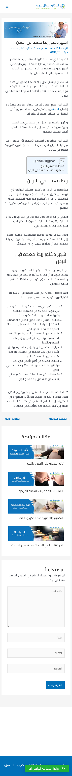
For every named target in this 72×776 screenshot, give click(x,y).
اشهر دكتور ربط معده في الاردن (45, 170)
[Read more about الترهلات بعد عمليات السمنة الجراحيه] (36, 478)
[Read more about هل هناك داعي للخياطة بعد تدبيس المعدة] (36, 533)
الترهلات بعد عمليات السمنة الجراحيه (41, 491)
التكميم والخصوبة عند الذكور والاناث (41, 518)
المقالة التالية (11, 418)
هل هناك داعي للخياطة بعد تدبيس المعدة (37, 545)
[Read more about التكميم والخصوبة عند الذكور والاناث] (36, 506)
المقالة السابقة (59, 418)
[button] (47, 768)
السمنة (49, 48)
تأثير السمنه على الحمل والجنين (45, 463)
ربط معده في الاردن (51, 166)
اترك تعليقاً (62, 48)
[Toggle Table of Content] (60, 161)
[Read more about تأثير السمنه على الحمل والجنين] (36, 451)
